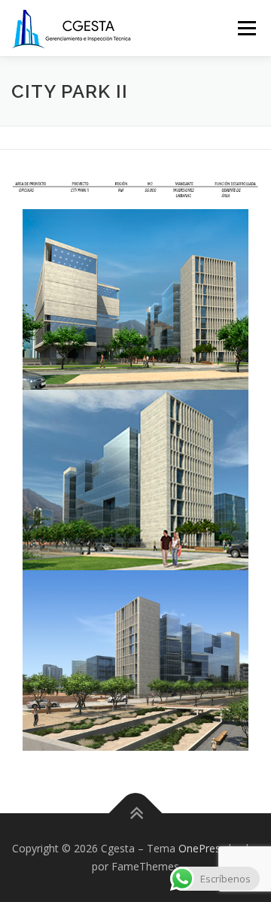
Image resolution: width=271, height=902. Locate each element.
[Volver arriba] (136, 813)
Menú (245, 28)
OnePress (202, 848)
